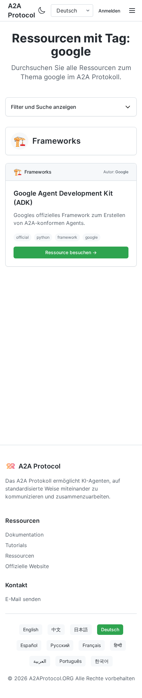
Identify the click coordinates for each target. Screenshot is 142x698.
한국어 (102, 661)
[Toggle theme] (41, 10)
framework (67, 237)
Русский (60, 645)
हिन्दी (118, 645)
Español (28, 645)
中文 (56, 629)
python (43, 237)
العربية (39, 661)
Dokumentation (24, 534)
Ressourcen (19, 555)
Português (70, 661)
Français (92, 645)
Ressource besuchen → (71, 252)
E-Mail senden (23, 599)
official (22, 237)
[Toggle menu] (132, 10)
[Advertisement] (71, 348)
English (30, 629)
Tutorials (16, 545)
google (91, 237)
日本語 (81, 629)
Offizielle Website (27, 566)
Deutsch (110, 629)
